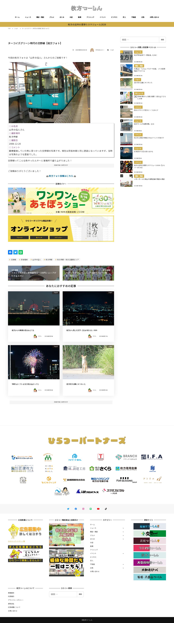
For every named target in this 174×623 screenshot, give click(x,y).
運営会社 (11, 604)
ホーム (17, 17)
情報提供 (11, 593)
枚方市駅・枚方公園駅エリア (68, 259)
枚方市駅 (48, 259)
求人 (124, 17)
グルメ (51, 17)
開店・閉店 (40, 17)
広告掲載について (14, 607)
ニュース (28, 17)
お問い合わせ (154, 17)
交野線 (13, 259)
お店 (71, 17)
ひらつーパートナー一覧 (16, 541)
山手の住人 (36, 259)
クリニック (90, 17)
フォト (112, 50)
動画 (79, 17)
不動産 (133, 17)
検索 (162, 39)
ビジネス (114, 17)
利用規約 (11, 596)
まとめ (62, 17)
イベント (103, 17)
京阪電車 (24, 259)
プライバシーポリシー (15, 600)
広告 (143, 17)
